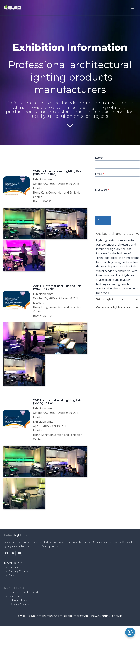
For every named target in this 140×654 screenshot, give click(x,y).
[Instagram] (13, 553)
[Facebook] (6, 553)
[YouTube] (19, 553)
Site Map (117, 616)
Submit (103, 220)
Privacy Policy (100, 616)
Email (99, 174)
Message (102, 189)
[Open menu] (133, 7)
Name (99, 158)
